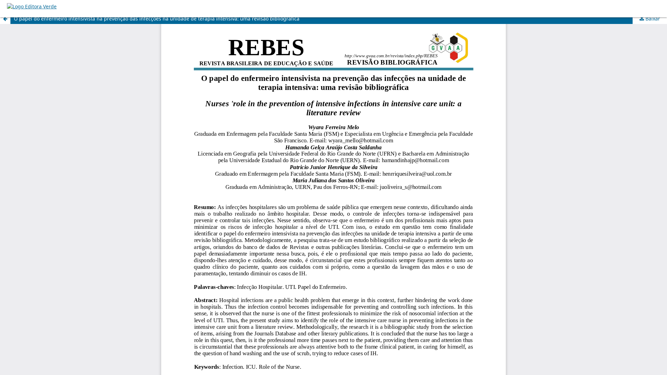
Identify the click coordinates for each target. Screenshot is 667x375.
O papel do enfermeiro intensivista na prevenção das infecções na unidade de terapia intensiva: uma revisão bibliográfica (156, 18)
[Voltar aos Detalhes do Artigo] (5, 19)
